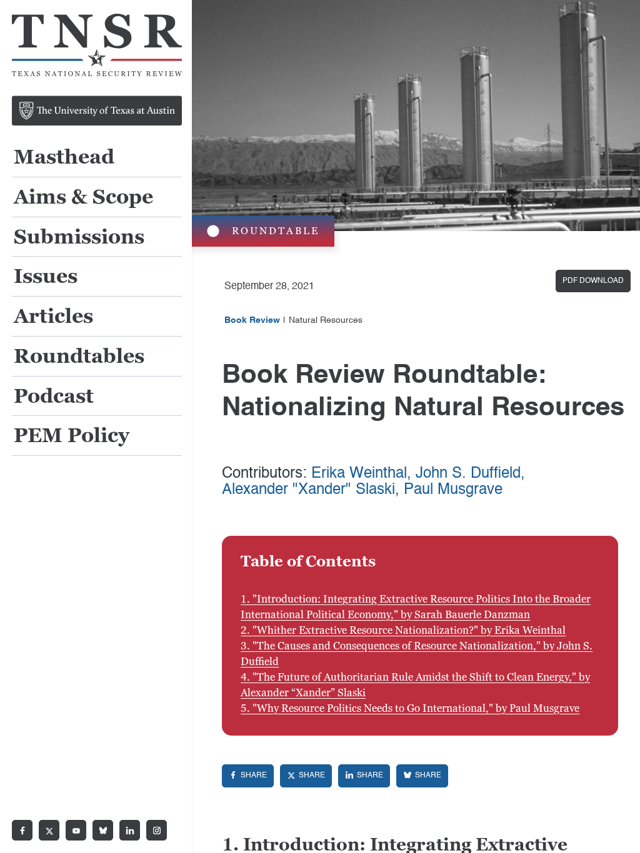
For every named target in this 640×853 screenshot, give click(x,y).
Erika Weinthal (359, 473)
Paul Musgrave (453, 490)
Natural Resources (325, 320)
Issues (46, 277)
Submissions (79, 237)
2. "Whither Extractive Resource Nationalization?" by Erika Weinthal (403, 630)
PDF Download (593, 281)
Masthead (64, 157)
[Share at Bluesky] (422, 775)
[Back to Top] (616, 829)
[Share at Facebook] (248, 775)
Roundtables (79, 357)
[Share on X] (306, 775)
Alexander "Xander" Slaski (308, 490)
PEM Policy (71, 436)
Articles (53, 317)
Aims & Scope (83, 197)
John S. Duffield (468, 473)
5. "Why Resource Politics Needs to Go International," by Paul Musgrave (410, 708)
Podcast (54, 397)
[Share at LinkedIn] (364, 775)
